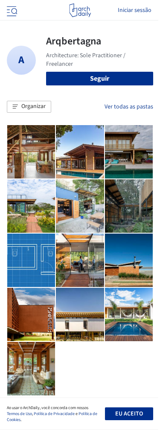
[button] (29, 107)
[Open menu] (11, 10)
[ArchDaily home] (80, 10)
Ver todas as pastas (129, 106)
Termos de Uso (19, 414)
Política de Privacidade (54, 414)
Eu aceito (129, 414)
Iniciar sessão (134, 10)
